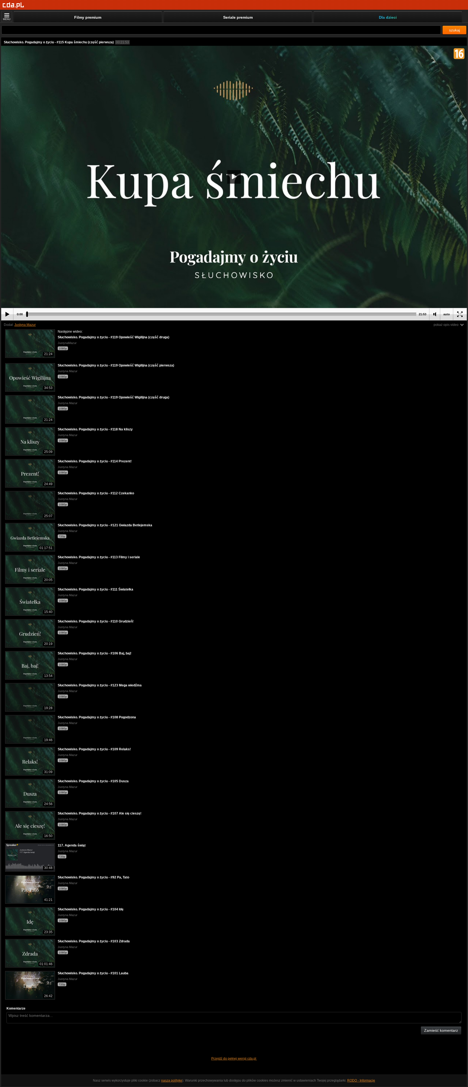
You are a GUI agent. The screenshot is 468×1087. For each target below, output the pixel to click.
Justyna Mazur (25, 325)
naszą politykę (171, 1080)
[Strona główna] (13, 5)
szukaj (454, 30)
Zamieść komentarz (441, 1030)
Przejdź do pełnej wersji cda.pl (234, 1058)
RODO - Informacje (361, 1080)
